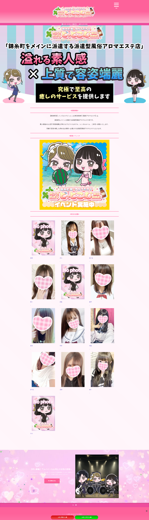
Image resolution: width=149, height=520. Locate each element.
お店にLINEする (86, 517)
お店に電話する (62, 517)
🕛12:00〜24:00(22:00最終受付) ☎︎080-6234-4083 (74, 24)
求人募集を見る (52, 480)
